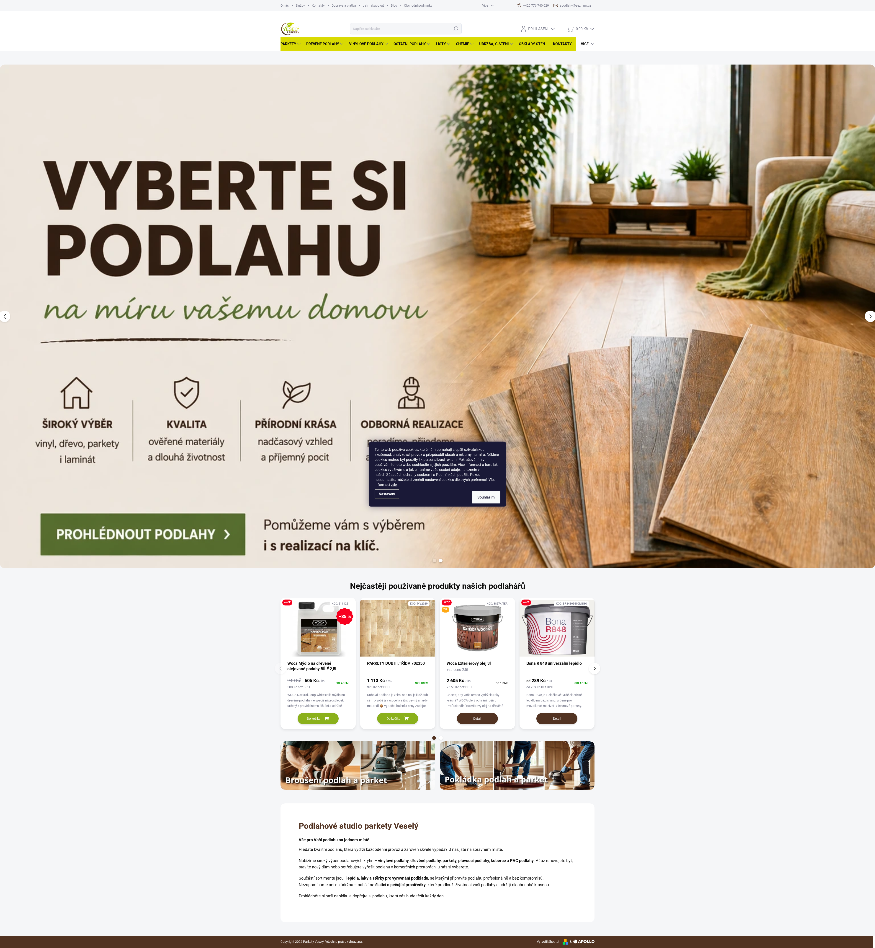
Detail (477, 718)
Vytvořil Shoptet (548, 941)
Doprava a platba (344, 5)
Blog (394, 5)
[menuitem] (291, 44)
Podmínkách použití (452, 474)
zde (394, 484)
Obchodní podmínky (418, 5)
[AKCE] (557, 631)
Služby (300, 5)
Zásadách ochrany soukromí (409, 474)
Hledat (456, 29)
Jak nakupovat (373, 5)
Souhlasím (486, 497)
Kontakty (318, 5)
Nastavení (387, 494)
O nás (285, 5)
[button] (35, 316)
